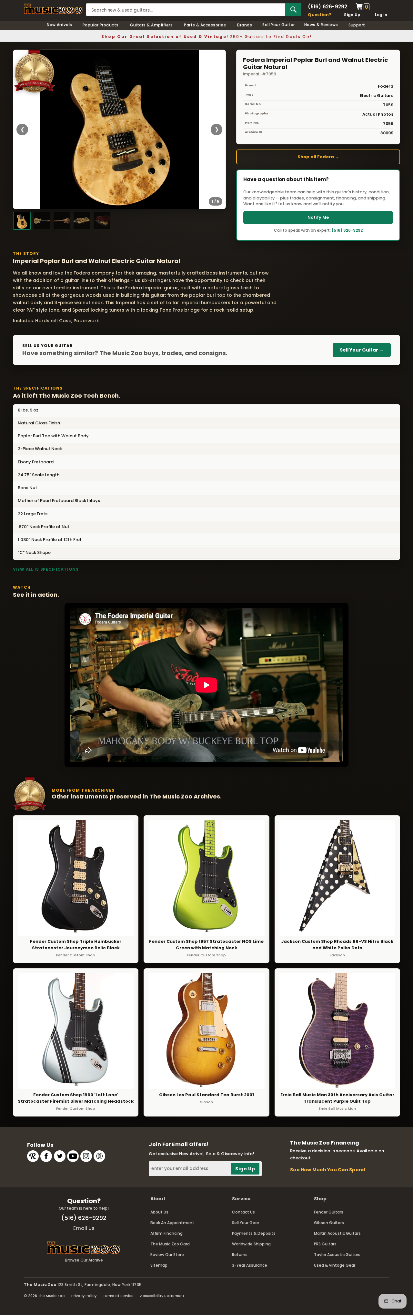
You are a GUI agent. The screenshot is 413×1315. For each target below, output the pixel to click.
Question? (319, 15)
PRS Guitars (325, 1244)
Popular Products (101, 25)
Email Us (84, 1228)
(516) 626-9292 (327, 6)
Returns (239, 1254)
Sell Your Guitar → (362, 350)
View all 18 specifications (46, 569)
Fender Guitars (328, 1212)
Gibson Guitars (329, 1222)
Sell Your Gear (245, 1222)
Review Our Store (167, 1254)
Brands (244, 25)
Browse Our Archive (84, 1260)
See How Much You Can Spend (327, 1169)
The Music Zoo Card (170, 1244)
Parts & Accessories (205, 25)
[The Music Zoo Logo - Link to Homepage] (53, 9)
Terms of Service (118, 1295)
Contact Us (243, 1212)
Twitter (59, 1156)
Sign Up (352, 14)
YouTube (73, 1156)
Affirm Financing (166, 1233)
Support (356, 25)
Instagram (86, 1156)
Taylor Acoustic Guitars (337, 1254)
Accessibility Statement (162, 1295)
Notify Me (318, 217)
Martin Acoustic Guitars (337, 1233)
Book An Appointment (172, 1222)
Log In (381, 14)
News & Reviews (321, 24)
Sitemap (158, 1265)
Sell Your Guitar (278, 24)
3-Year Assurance (249, 1265)
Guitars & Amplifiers (151, 25)
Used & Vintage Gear (334, 1265)
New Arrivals (59, 24)
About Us (159, 1212)
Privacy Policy (83, 1295)
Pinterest (99, 1156)
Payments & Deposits (254, 1233)
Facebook (46, 1156)
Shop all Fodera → (318, 157)
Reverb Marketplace (33, 1156)
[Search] (293, 9)
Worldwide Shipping (251, 1244)
